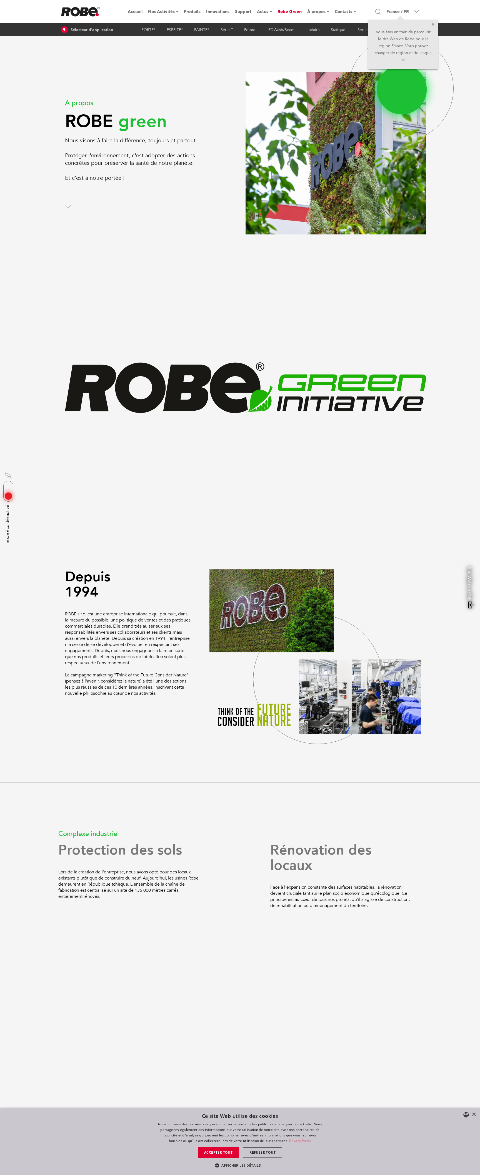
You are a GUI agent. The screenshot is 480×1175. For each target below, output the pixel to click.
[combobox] (466, 1115)
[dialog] (240, 1141)
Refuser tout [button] (262, 1152)
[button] (240, 1165)
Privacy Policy (300, 1140)
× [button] (474, 1115)
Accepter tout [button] (218, 1152)
